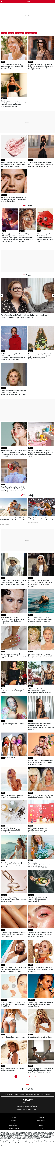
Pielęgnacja (19, 33)
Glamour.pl (13, 1117)
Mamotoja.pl (13, 1123)
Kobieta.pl (41, 1117)
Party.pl (13, 1115)
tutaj (13, 1144)
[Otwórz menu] (1, 1)
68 (29, 1076)
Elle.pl (41, 1123)
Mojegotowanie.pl (13, 1125)
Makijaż (11, 33)
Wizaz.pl (41, 1125)
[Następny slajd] (54, 219)
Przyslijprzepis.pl (41, 1120)
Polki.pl (41, 1115)
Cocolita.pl (13, 1120)
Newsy (3, 33)
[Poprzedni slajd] (1, 219)
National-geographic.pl (13, 1128)
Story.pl (41, 1128)
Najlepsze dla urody (30, 33)
